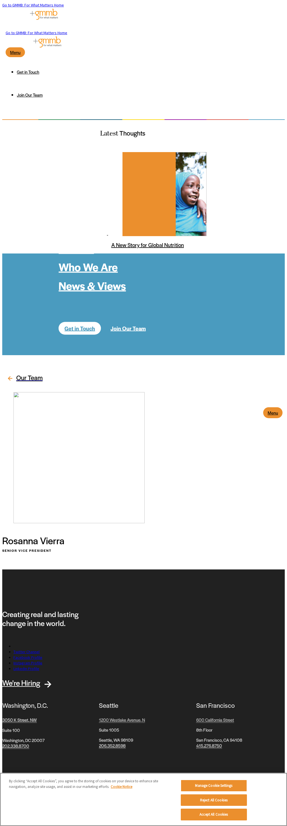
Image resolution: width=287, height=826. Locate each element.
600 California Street (215, 720)
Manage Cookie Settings (213, 785)
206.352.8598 (112, 745)
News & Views (92, 285)
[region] (143, 799)
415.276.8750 (209, 745)
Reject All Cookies (214, 800)
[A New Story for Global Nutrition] (149, 194)
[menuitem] (149, 72)
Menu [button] (273, 413)
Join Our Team (128, 328)
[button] (24, 378)
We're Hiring (21, 682)
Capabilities (88, 229)
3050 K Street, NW (19, 720)
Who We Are (88, 266)
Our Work (81, 210)
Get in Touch (79, 328)
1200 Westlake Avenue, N (122, 720)
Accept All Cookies (214, 814)
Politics (76, 247)
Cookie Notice (121, 786)
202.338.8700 (15, 746)
